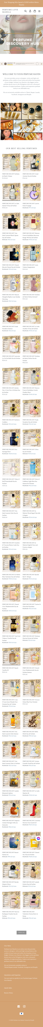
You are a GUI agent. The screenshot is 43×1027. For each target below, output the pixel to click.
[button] (38, 839)
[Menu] (39, 11)
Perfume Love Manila (10, 11)
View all (21, 932)
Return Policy (8, 993)
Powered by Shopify (29, 1020)
